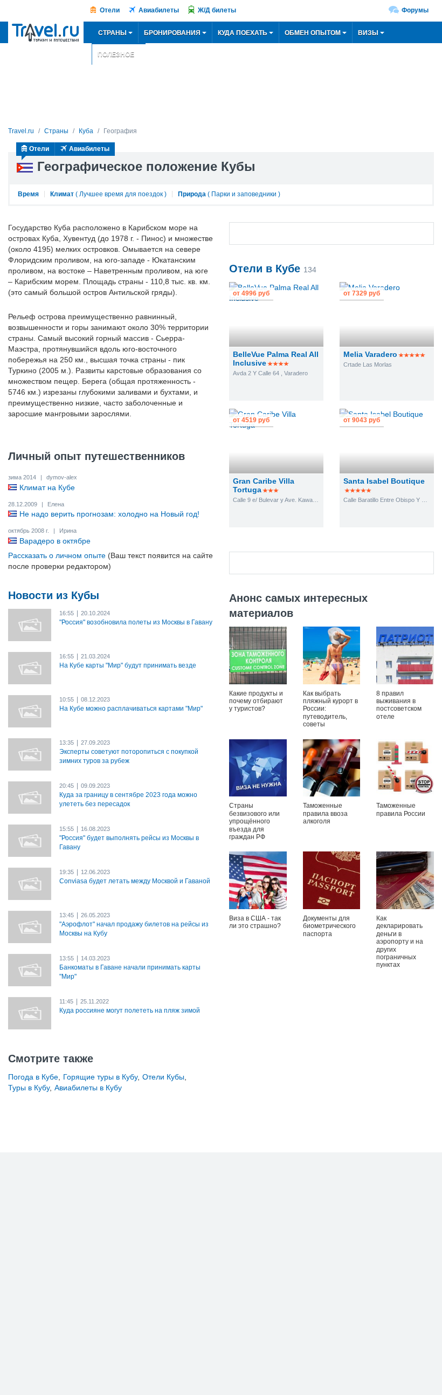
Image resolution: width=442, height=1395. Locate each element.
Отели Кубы (163, 1077)
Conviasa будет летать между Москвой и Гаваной (134, 881)
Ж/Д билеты (217, 10)
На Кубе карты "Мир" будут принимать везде (127, 665)
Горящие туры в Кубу (100, 1077)
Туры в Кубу (29, 1087)
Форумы (415, 10)
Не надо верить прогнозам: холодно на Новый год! (109, 514)
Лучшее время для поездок (121, 194)
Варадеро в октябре (55, 541)
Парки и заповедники (244, 194)
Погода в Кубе (33, 1077)
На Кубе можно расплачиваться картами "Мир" (131, 708)
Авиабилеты (159, 10)
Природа (192, 194)
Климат (62, 194)
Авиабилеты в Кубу (88, 1087)
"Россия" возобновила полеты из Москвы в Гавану (135, 622)
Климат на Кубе (47, 487)
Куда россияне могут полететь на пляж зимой (129, 1010)
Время (28, 194)
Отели (110, 10)
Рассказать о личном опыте (57, 555)
